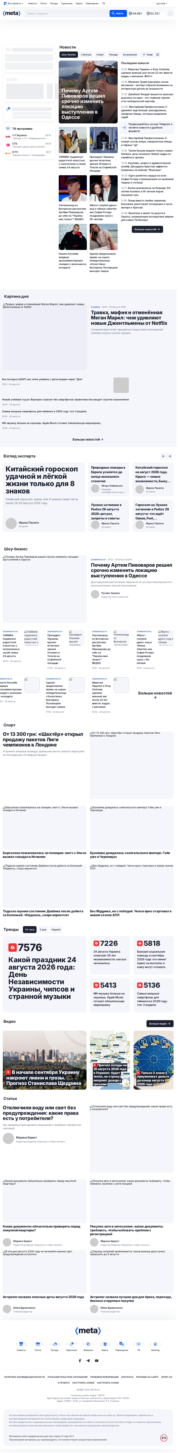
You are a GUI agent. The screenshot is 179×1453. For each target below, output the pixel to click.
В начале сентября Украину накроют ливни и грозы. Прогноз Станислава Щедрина (45, 1060)
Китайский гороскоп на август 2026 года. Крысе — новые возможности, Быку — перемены (151, 474)
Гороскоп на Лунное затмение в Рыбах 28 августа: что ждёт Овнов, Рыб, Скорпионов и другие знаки (152, 512)
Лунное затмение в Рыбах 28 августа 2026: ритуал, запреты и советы (106, 511)
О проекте (64, 1382)
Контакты (127, 1377)
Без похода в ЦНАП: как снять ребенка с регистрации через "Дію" (42, 379)
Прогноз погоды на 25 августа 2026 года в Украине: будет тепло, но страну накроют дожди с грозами (110, 1060)
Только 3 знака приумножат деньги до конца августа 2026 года (154, 1060)
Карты (79, 3)
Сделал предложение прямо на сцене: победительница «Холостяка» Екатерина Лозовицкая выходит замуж (104, 262)
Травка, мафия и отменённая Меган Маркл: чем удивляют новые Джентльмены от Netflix (129, 318)
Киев (150, 54)
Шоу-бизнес (69, 54)
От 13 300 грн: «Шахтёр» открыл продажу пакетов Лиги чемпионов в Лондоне (43, 739)
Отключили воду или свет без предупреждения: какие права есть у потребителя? (40, 1113)
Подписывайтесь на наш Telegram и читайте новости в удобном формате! (150, 127)
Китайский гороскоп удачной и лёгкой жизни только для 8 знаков (42, 480)
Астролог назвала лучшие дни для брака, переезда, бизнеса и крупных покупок (131, 1299)
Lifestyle (86, 54)
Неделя (56, 929)
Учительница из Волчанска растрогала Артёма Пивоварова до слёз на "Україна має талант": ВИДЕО (72, 212)
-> (155, 695)
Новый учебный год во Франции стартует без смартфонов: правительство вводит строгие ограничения (65, 399)
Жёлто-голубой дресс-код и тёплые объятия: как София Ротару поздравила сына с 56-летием (104, 212)
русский (161, 3)
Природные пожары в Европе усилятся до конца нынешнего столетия (108, 474)
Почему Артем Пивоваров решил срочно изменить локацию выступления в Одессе (131, 570)
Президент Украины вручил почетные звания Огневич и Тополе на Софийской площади (103, 163)
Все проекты (14, 3)
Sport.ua (166, 1377)
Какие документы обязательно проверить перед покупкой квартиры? (41, 1228)
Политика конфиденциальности (24, 1377)
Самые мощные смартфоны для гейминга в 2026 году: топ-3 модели (44, 411)
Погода (54, 3)
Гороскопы (66, 3)
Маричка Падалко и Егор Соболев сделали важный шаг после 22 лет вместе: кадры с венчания (101, 694)
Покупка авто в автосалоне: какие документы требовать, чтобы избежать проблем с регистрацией (126, 1230)
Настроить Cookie (83, 1382)
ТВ (103, 3)
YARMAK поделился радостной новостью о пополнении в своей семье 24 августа (72, 162)
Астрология (130, 54)
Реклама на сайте (147, 1377)
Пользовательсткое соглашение (68, 1377)
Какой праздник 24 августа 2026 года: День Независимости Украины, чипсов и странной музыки (42, 978)
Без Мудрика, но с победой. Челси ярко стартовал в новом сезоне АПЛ (130, 913)
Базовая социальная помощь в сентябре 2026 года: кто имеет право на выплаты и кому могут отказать (151, 959)
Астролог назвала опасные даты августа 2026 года (43, 1297)
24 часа (29, 929)
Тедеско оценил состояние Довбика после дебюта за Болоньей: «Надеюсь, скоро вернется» (43, 913)
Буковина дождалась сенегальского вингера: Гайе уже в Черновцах (130, 855)
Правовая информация (104, 1377)
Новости (32, 3)
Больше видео (158, 1023)
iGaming (155, 1350)
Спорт (100, 54)
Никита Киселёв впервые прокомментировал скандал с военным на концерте (72, 260)
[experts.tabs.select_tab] (163, 456)
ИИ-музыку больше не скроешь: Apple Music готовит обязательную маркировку (51, 423)
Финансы (88, 1350)
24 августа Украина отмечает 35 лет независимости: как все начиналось (110, 957)
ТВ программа (22, 128)
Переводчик (92, 3)
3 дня (43, 929)
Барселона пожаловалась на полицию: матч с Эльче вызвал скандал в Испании (44, 855)
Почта (43, 3)
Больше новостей (86, 439)
